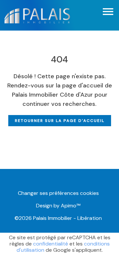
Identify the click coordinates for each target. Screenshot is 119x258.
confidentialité (50, 243)
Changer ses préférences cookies (58, 193)
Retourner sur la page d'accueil (59, 120)
